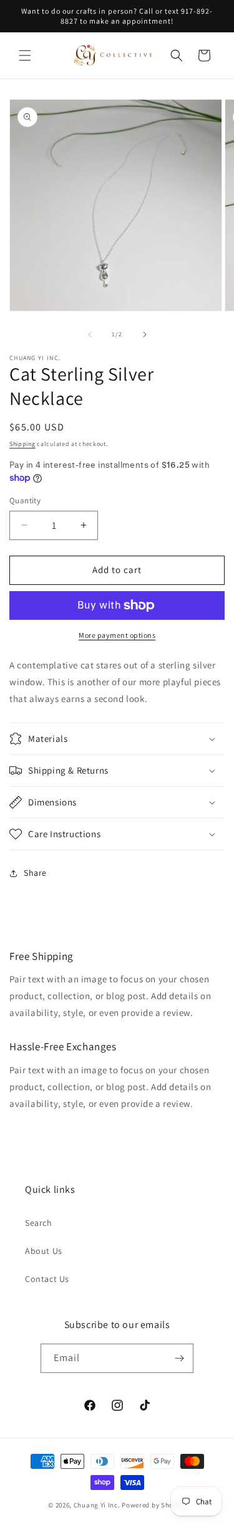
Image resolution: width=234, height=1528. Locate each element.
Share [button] (35, 872)
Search (38, 1222)
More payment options (117, 635)
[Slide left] (90, 334)
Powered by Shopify (154, 1505)
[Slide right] (144, 334)
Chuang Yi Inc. (97, 1505)
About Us (43, 1250)
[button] (25, 55)
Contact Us (47, 1278)
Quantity (25, 500)
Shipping (22, 444)
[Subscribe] (179, 1358)
